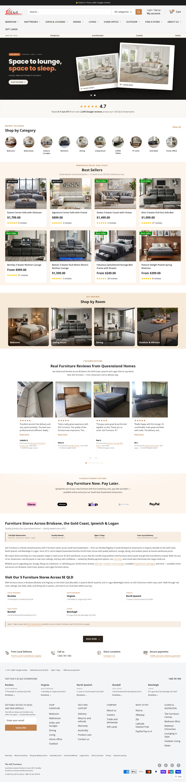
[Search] (139, 12)
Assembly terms (56, 755)
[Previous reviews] (89, 457)
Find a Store (152, 21)
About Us (173, 21)
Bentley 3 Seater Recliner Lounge (24, 264)
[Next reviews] (96, 457)
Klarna (139, 710)
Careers (111, 714)
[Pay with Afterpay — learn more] (62, 504)
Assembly (83, 730)
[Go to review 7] (98, 462)
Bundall (116, 684)
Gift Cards (11, 29)
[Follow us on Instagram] (172, 765)
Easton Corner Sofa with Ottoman (24, 212)
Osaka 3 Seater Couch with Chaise (114, 212)
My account (153, 13)
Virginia (45, 684)
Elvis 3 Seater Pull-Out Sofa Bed (157, 212)
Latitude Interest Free (142, 725)
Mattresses (31, 21)
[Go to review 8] (100, 462)
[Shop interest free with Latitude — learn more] (123, 504)
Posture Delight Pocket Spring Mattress (156, 266)
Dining (77, 21)
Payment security (120, 755)
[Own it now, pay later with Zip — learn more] (93, 504)
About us (111, 710)
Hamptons (54, 35)
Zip (137, 719)
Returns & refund (20, 755)
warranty (118, 559)
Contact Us (109, 655)
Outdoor (131, 21)
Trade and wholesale (112, 721)
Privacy (108, 755)
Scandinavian (98, 35)
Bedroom (10, 21)
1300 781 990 (175, 678)
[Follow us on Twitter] (166, 765)
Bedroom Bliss (172, 721)
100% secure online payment (165, 655)
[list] (93, 416)
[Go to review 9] (102, 462)
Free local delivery (70, 755)
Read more (24, 434)
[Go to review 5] (94, 462)
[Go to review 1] (86, 463)
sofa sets (98, 563)
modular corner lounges (113, 563)
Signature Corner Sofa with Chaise (69, 212)
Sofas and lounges (54, 724)
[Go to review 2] (88, 462)
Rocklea (9, 684)
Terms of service (97, 755)
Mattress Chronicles (170, 727)
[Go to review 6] (96, 462)
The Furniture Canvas (171, 715)
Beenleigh (153, 684)
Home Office (111, 21)
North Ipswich (84, 684)
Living (92, 21)
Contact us (83, 739)
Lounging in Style (170, 735)
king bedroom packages (144, 563)
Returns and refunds (84, 720)
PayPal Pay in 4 (144, 731)
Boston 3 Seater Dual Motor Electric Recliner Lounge (70, 266)
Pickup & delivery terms (38, 755)
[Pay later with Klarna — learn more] (31, 504)
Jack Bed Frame (73, 446)
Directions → (10, 695)
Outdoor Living (172, 741)
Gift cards (112, 726)
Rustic (178, 35)
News (167, 745)
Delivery (82, 713)
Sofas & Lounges (55, 21)
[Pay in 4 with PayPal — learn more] (154, 504)
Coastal (139, 35)
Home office (55, 739)
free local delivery (35, 624)
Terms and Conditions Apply (26, 655)
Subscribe (21, 727)
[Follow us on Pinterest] (178, 765)
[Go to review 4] (92, 462)
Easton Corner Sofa (152, 446)
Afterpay (140, 714)
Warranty (83, 725)
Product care (84, 734)
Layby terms (84, 755)
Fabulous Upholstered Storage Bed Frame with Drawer (115, 266)
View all (176, 127)
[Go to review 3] (90, 462)
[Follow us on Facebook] (159, 765)
